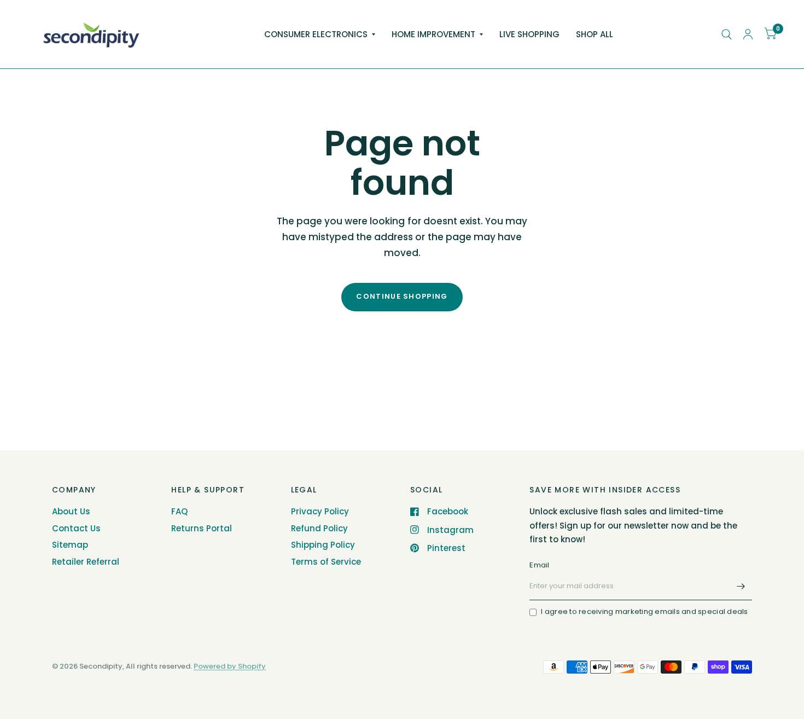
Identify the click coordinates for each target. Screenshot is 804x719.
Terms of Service (326, 561)
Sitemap (70, 544)
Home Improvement (433, 34)
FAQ (179, 511)
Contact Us (76, 528)
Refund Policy (319, 528)
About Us (71, 511)
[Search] (726, 34)
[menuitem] (319, 34)
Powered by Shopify (230, 666)
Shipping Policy (323, 544)
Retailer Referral (85, 561)
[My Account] (748, 34)
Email (539, 565)
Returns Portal (201, 528)
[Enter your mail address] (741, 586)
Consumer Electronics (316, 34)
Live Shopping (529, 34)
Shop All (594, 34)
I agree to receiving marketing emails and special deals (644, 611)
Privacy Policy (320, 511)
